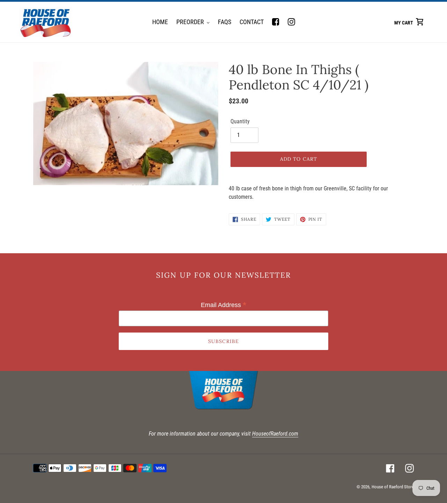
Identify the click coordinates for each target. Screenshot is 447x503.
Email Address (224, 304)
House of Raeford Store (393, 486)
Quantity (240, 121)
